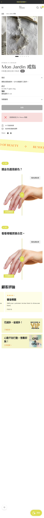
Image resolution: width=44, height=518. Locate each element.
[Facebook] (8, 133)
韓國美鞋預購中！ (22, 2)
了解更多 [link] (7, 330)
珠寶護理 (5, 99)
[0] (40, 7)
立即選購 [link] (7, 345)
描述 (3, 78)
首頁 (3, 13)
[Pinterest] (11, 133)
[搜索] (37, 7)
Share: (4, 133)
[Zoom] (34, 19)
